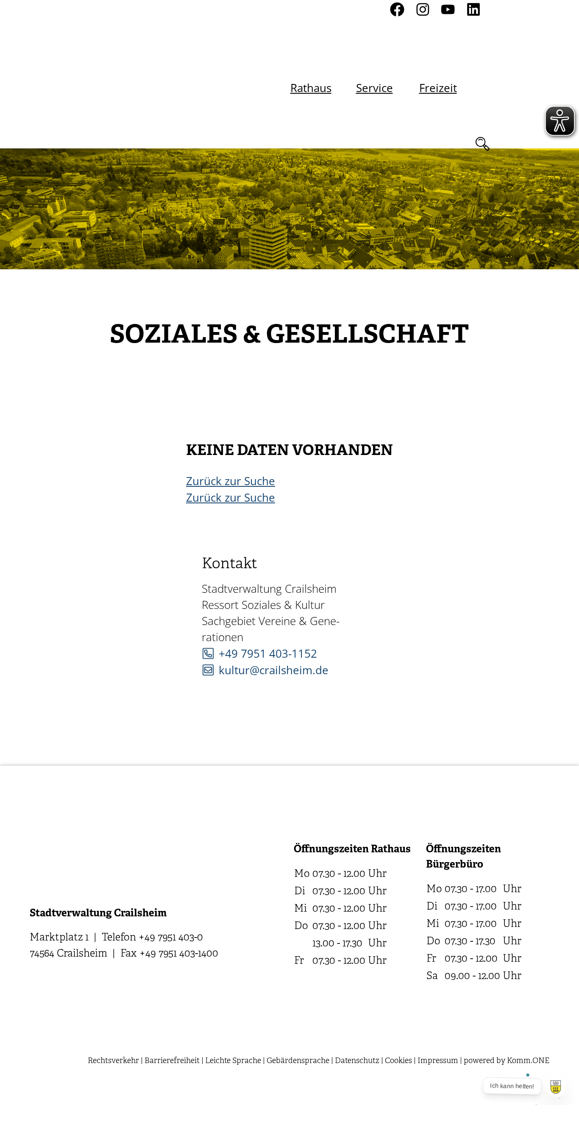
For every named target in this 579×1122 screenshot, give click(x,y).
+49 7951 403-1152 (268, 653)
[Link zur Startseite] (120, 74)
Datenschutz (357, 1061)
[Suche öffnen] (482, 143)
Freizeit (438, 87)
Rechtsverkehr (113, 1061)
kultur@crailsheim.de (273, 670)
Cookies (398, 1061)
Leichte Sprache (233, 1061)
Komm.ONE (528, 1061)
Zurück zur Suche (230, 480)
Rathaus (310, 87)
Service (374, 87)
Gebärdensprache (298, 1061)
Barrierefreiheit (172, 1061)
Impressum (438, 1061)
